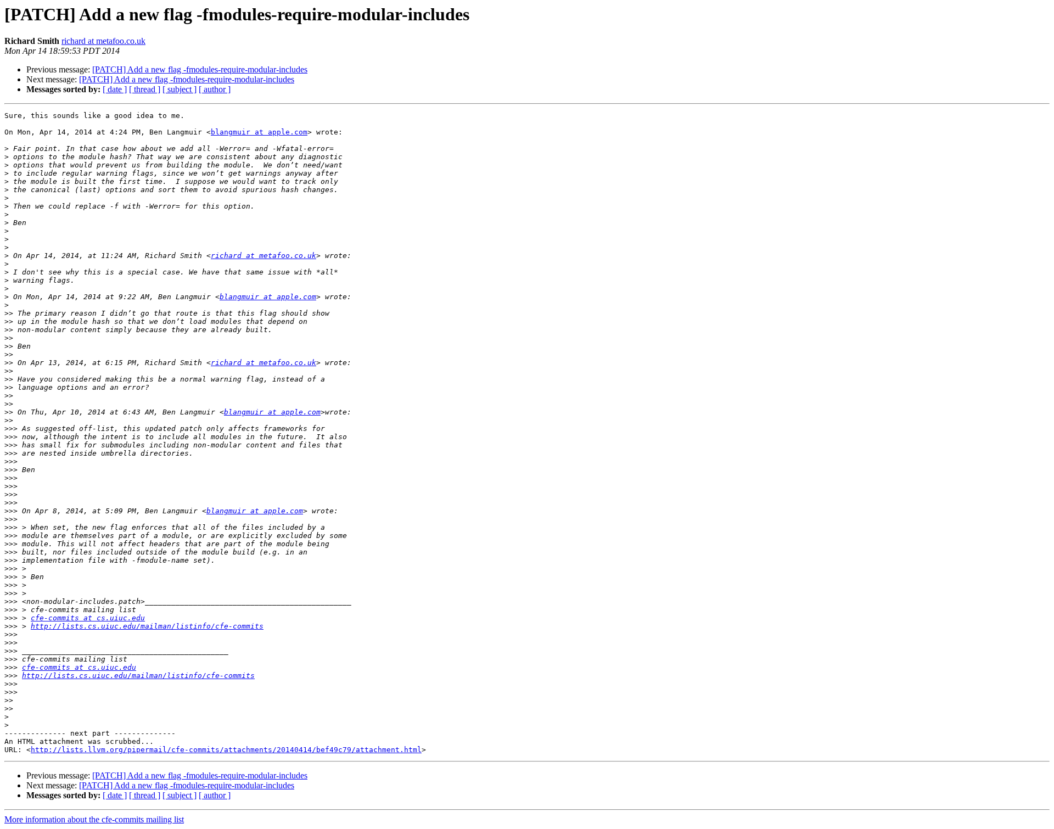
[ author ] (215, 89)
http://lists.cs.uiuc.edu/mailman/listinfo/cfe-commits (147, 626)
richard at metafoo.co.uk (103, 41)
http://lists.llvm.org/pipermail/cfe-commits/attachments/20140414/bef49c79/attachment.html (226, 750)
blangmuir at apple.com (259, 132)
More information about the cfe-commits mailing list (94, 819)
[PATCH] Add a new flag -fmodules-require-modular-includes (199, 69)
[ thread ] (144, 89)
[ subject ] (179, 89)
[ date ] (115, 89)
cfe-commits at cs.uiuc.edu (88, 618)
